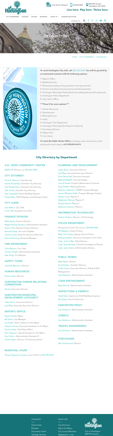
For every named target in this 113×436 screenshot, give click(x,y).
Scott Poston (64, 265)
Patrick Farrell (10, 316)
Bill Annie (9, 319)
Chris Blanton (10, 248)
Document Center (38, 431)
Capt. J (61, 248)
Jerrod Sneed (64, 183)
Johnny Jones (11, 234)
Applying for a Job (66, 434)
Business (25, 16)
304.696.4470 (48, 355)
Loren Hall (9, 211)
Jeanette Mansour (13, 265)
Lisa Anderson (64, 275)
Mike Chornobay (65, 234)
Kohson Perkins (65, 217)
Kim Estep (62, 299)
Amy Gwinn (10, 336)
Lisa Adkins (9, 207)
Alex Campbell (11, 193)
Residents (43, 16)
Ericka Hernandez (12, 183)
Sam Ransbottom (12, 187)
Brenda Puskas (11, 231)
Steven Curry (64, 197)
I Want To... (54, 16)
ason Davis (69, 248)
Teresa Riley (10, 197)
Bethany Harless (65, 238)
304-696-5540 (79, 70)
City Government (12, 16)
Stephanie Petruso (66, 200)
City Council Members (67, 431)
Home (74, 57)
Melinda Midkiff (65, 180)
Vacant (7, 289)
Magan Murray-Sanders (15, 224)
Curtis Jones (63, 268)
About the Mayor (65, 428)
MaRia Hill (9, 170)
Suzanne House (11, 326)
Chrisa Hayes (10, 339)
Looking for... (76, 21)
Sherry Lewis (10, 276)
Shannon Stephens (66, 190)
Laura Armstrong (12, 238)
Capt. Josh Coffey (66, 241)
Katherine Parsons (66, 207)
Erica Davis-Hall (65, 176)
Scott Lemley (10, 329)
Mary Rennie (63, 285)
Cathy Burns (10, 302)
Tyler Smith (9, 190)
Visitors (34, 16)
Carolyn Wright (11, 252)
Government (36, 425)
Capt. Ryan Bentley (66, 244)
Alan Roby (9, 255)
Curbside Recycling (68, 16)
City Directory (64, 425)
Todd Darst (63, 296)
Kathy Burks (10, 221)
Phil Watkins (63, 231)
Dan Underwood (65, 343)
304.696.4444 (92, 227)
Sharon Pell (9, 228)
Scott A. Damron (12, 180)
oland (68, 203)
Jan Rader (9, 323)
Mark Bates (63, 261)
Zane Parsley (63, 186)
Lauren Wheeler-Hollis (67, 193)
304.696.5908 (31, 170)
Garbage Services (38, 434)
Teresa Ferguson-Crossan (16, 355)
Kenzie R (62, 203)
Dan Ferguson (11, 333)
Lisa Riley (9, 305)
